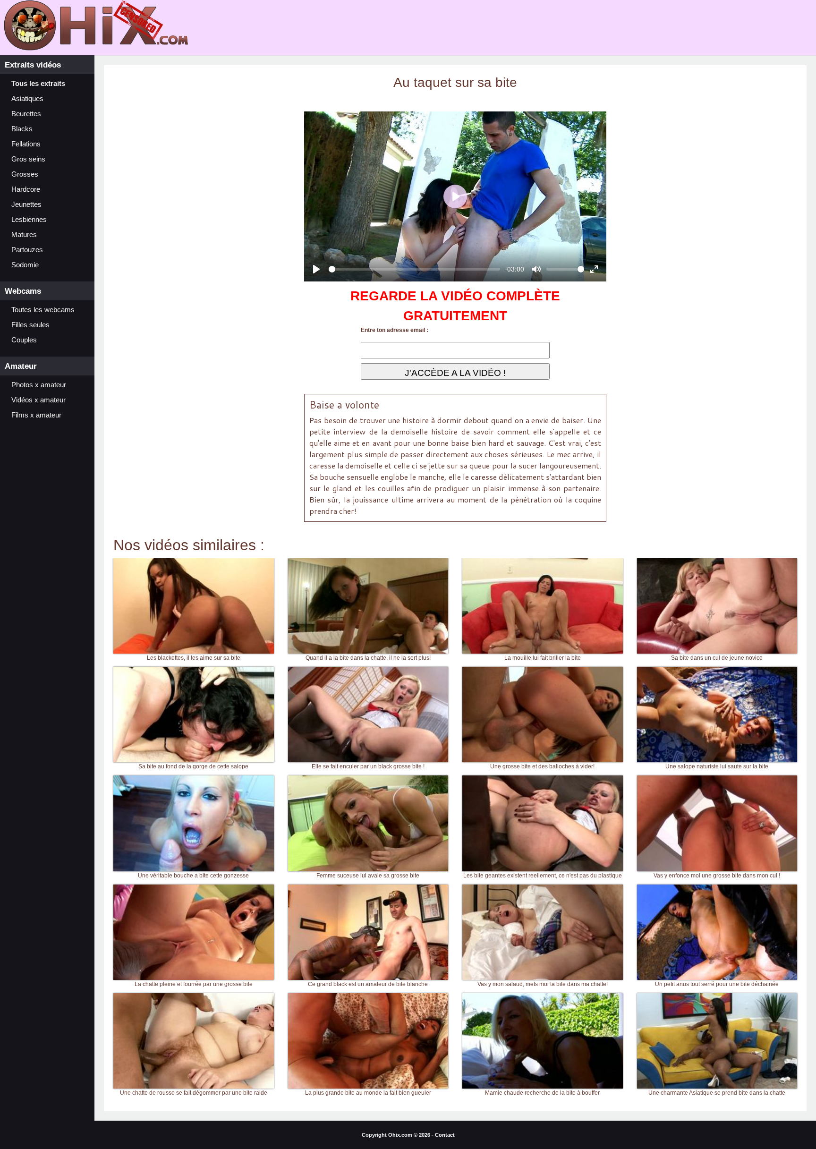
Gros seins (28, 159)
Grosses (24, 174)
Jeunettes (26, 204)
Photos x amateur (38, 385)
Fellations (26, 144)
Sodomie (25, 265)
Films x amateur (36, 415)
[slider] (414, 269)
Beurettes (26, 114)
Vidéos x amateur (38, 400)
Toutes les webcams (43, 310)
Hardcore (25, 189)
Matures (24, 234)
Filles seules (30, 325)
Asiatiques (27, 98)
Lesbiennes (29, 219)
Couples (24, 340)
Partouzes (27, 250)
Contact (445, 1135)
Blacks (22, 129)
